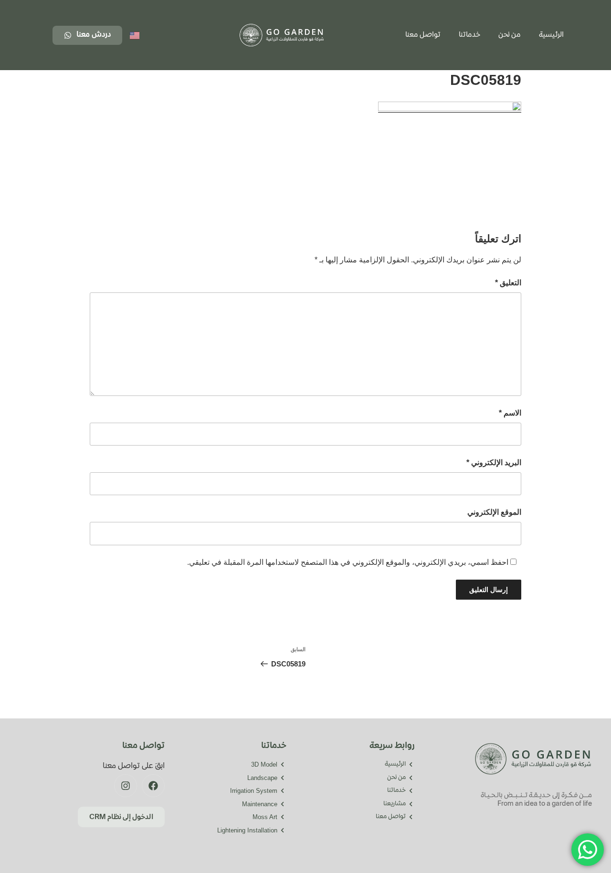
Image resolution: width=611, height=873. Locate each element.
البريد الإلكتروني (493, 462)
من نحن (509, 35)
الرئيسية (551, 35)
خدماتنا (469, 35)
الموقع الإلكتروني (494, 512)
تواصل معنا (423, 35)
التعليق (508, 283)
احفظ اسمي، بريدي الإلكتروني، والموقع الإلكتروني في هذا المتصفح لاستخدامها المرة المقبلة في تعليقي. (347, 562)
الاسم (510, 413)
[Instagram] (125, 785)
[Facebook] (153, 785)
